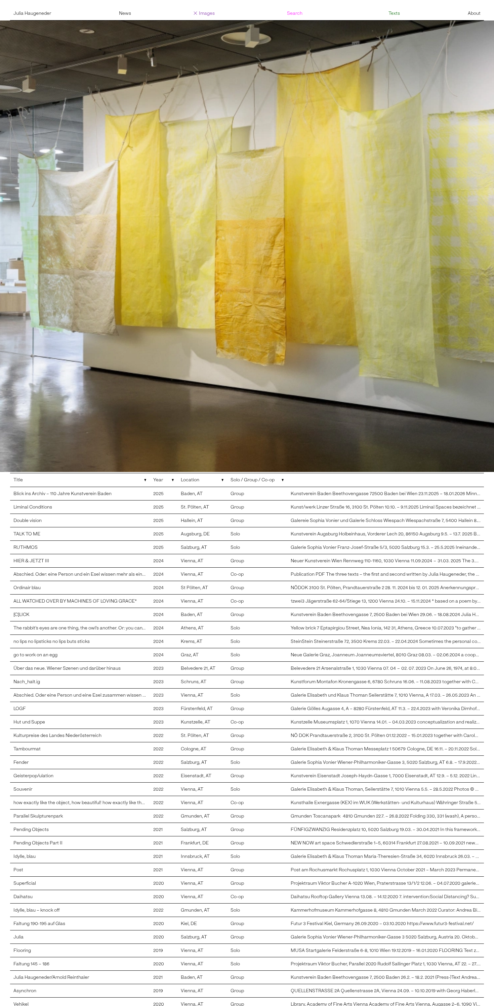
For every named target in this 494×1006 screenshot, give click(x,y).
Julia (18, 937)
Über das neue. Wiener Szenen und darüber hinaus (67, 668)
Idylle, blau (24, 856)
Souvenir (22, 789)
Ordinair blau (27, 587)
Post (18, 870)
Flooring (22, 950)
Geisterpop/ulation (33, 776)
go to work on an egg (35, 655)
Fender (21, 762)
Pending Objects (31, 829)
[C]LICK (21, 614)
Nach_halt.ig (26, 682)
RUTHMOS (25, 547)
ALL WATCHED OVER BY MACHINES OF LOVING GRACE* (75, 601)
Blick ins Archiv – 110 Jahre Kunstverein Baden (62, 493)
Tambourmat (27, 749)
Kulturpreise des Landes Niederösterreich (57, 735)
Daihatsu (23, 896)
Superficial (24, 883)
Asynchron (24, 991)
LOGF (19, 708)
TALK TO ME (26, 534)
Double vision (27, 520)
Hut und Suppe (29, 722)
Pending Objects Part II (38, 843)
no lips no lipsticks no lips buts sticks (51, 641)
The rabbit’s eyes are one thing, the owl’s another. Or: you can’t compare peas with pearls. (107, 628)
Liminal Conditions (32, 507)
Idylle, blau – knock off (36, 910)
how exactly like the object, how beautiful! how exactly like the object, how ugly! (97, 802)
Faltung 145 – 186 (31, 964)
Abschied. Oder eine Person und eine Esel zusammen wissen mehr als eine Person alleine (107, 695)
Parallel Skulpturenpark (38, 816)
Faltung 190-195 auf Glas (39, 923)
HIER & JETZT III (31, 561)
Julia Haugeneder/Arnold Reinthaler (51, 977)
